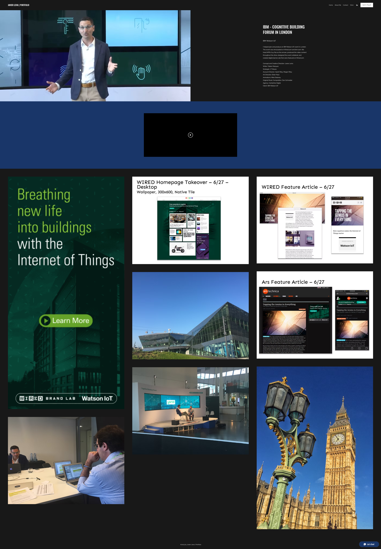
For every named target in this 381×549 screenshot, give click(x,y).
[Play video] (190, 135)
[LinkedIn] (357, 5)
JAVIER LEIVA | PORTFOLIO (18, 5)
